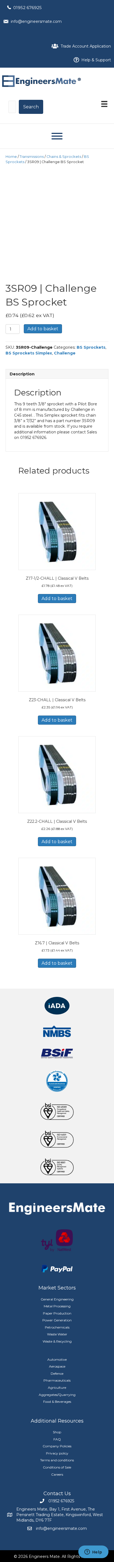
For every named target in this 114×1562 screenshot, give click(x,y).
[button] (31, 107)
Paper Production (57, 1313)
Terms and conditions (57, 1460)
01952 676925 (27, 7)
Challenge (65, 353)
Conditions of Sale (57, 1467)
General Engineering (57, 1299)
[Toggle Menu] (57, 136)
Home (11, 157)
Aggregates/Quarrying (57, 1395)
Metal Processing (57, 1306)
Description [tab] (22, 374)
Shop (57, 1432)
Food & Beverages (57, 1401)
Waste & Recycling (57, 1341)
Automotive (57, 1359)
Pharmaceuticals (57, 1380)
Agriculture (57, 1387)
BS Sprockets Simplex (29, 353)
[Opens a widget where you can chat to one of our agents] (93, 1552)
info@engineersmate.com (36, 21)
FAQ (57, 1439)
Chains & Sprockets (63, 157)
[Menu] (104, 104)
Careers (57, 1474)
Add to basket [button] (57, 598)
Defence (57, 1373)
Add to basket (42, 328)
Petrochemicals (57, 1327)
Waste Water (57, 1334)
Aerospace (57, 1366)
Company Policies (57, 1446)
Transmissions (32, 157)
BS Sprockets (91, 347)
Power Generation (57, 1320)
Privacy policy (57, 1453)
